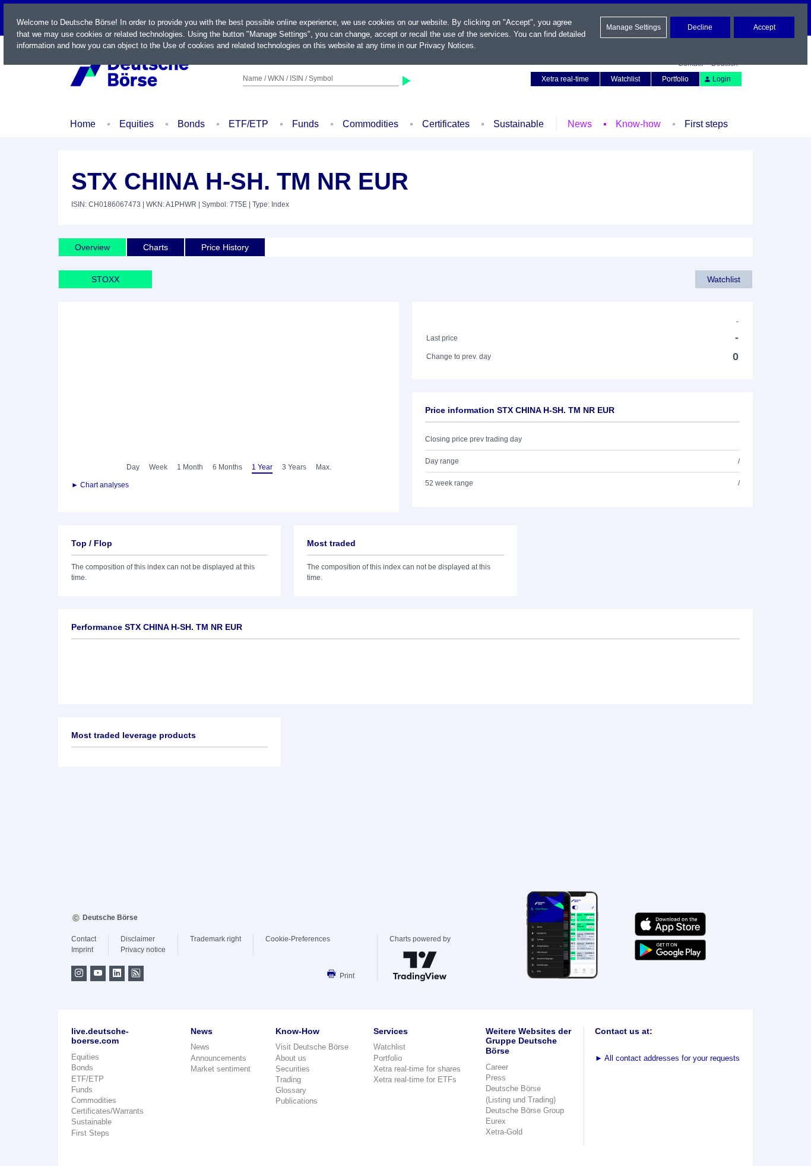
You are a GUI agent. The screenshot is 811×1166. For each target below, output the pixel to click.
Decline (700, 27)
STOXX (105, 279)
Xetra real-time (565, 79)
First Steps (90, 1133)
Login (721, 79)
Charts (155, 247)
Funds (305, 124)
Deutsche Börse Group (525, 1110)
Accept (764, 27)
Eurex (496, 1121)
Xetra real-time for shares (417, 1068)
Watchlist (625, 79)
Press (496, 1077)
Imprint (82, 950)
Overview (92, 247)
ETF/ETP (248, 124)
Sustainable (518, 124)
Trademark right (215, 939)
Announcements (218, 1058)
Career (497, 1067)
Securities (292, 1068)
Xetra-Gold (504, 1131)
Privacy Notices (446, 45)
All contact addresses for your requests (667, 1058)
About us (290, 1058)
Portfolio (675, 79)
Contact (83, 939)
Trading (288, 1079)
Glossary (290, 1090)
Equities (136, 124)
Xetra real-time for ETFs (415, 1079)
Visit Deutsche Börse (312, 1046)
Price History (225, 247)
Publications (296, 1100)
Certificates (446, 124)
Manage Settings (633, 27)
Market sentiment (221, 1068)
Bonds (191, 124)
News (580, 124)
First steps (706, 124)
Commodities (370, 124)
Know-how (638, 124)
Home (83, 124)
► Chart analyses (100, 485)
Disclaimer (138, 939)
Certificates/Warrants (107, 1111)
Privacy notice (143, 950)
